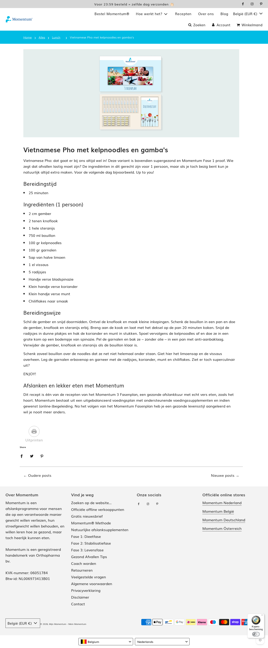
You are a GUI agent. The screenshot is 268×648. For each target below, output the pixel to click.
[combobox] (105, 641)
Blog (224, 13)
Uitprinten (34, 440)
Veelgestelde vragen (88, 576)
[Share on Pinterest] (41, 455)
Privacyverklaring (85, 590)
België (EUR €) (245, 13)
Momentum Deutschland (223, 519)
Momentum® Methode (91, 522)
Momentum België (218, 511)
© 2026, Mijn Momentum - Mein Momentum (63, 624)
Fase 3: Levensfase (87, 549)
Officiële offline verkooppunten (97, 509)
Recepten (183, 13)
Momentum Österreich (222, 528)
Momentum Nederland (222, 502)
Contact (78, 603)
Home (27, 37)
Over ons (206, 13)
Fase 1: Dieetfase (86, 536)
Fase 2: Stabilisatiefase (91, 543)
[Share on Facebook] (21, 455)
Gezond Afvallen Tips (89, 556)
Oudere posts (39, 475)
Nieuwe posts (222, 475)
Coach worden (83, 563)
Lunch (56, 37)
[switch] (256, 634)
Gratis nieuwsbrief (87, 516)
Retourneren (82, 570)
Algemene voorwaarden (91, 583)
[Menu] (262, 616)
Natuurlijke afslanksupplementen (99, 529)
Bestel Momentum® (111, 13)
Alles (42, 37)
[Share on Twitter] (31, 455)
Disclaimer (80, 597)
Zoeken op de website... (91, 502)
